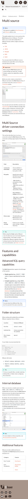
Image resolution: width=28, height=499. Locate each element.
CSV (6, 46)
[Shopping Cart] (20, 2)
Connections (15, 111)
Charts (16, 469)
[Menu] (25, 2)
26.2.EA (23, 6)
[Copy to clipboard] (25, 345)
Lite (17, 30)
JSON (6, 49)
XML (6, 54)
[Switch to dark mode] (2, 9)
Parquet (7, 51)
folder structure (19, 242)
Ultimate (7, 32)
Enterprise (20, 30)
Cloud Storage (5, 106)
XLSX (6, 57)
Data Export (18, 461)
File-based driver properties (9, 437)
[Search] (16, 2)
